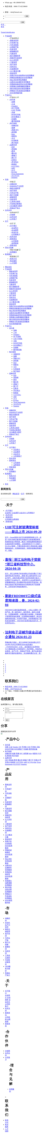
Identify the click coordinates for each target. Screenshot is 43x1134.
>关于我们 (13, 226)
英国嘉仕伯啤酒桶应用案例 (19, 317)
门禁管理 (12, 293)
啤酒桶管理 (13, 282)
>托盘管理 (13, 49)
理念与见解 (9, 247)
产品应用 (8, 36)
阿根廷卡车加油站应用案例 (19, 321)
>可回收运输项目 (15, 204)
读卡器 (11, 328)
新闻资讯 (12, 460)
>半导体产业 (13, 43)
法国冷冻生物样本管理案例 (19, 313)
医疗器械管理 (14, 286)
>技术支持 (13, 237)
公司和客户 (17, 456)
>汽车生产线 (13, 193)
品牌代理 (12, 373)
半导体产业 (13, 273)
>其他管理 (13, 73)
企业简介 (16, 449)
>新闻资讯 (13, 239)
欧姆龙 (15, 393)
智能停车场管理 (15, 289)
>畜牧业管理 (13, 40)
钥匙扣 (15, 365)
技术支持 (12, 458)
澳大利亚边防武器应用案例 (19, 319)
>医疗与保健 (13, 195)
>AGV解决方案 (15, 71)
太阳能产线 (13, 278)
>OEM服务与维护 (15, 206)
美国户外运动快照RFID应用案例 (21, 306)
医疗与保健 (13, 421)
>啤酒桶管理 (13, 51)
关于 (6, 221)
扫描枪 (15, 347)
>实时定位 (13, 67)
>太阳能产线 (13, 47)
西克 (15, 380)
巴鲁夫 (15, 388)
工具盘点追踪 (14, 428)
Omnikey (16, 334)
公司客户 (12, 443)
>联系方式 (13, 259)
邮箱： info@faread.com (13, 689)
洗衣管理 (12, 425)
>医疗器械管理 (14, 56)
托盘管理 (12, 280)
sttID (15, 397)
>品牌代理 (13, 145)
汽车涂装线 (13, 276)
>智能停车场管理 (15, 58)
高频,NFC (16, 358)
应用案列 (12, 471)
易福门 (15, 384)
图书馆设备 (17, 350)
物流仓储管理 (14, 415)
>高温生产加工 (14, 208)
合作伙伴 (8, 210)
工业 (15, 332)
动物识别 (16, 354)
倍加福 (15, 377)
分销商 (11, 439)
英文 (2, 27)
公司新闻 (16, 463)
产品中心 (8, 95)
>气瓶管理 (13, 53)
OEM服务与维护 (15, 432)
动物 (15, 330)
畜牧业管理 (13, 271)
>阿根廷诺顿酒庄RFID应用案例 (20, 77)
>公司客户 (13, 219)
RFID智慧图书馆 (15, 324)
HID (14, 375)
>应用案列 (13, 252)
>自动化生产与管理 (16, 186)
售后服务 (12, 478)
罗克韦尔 (16, 390)
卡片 (15, 367)
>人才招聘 (13, 263)
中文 (3, 24)
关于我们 (12, 447)
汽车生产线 (13, 419)
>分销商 (12, 215)
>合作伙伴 (13, 217)
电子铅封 (16, 371)
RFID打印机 (17, 343)
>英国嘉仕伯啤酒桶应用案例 (19, 86)
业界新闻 (16, 465)
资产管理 (12, 295)
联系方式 (12, 476)
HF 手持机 (17, 336)
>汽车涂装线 (13, 45)
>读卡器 (12, 99)
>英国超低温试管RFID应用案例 (20, 84)
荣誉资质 (12, 467)
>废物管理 (13, 197)
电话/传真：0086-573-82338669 (16, 686)
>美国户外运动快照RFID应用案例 (21, 75)
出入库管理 (13, 291)
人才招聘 (12, 480)
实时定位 (12, 297)
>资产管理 (13, 64)
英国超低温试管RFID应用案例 (20, 315)
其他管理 (12, 304)
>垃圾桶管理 (13, 69)
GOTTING (17, 395)
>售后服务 (13, 261)
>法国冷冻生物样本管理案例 (19, 82)
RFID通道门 (17, 345)
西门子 (15, 386)
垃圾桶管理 (13, 300)
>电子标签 (13, 123)
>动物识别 (13, 184)
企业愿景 (16, 452)
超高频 (15, 360)
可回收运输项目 (15, 430)
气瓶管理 (12, 284)
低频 (15, 356)
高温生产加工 (14, 434)
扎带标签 (16, 369)
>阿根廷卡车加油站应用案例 (19, 91)
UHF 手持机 (17, 339)
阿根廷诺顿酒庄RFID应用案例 (20, 308)
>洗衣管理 (13, 199)
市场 (6, 179)
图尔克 (15, 382)
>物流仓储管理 (14, 188)
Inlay (15, 363)
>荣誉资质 (13, 245)
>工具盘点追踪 (14, 201)
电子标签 (12, 352)
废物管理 (12, 423)
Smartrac (16, 406)
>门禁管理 (13, 62)
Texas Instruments (19, 402)
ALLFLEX (17, 404)
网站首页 (8, 267)
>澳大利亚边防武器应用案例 (19, 88)
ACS (15, 398)
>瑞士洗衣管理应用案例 (18, 80)
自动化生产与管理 (16, 412)
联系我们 (8, 254)
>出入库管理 (13, 60)
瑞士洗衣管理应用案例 (17, 311)
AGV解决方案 (14, 302)
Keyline (16, 400)
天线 (15, 341)
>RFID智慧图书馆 (15, 93)
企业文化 (16, 454)
